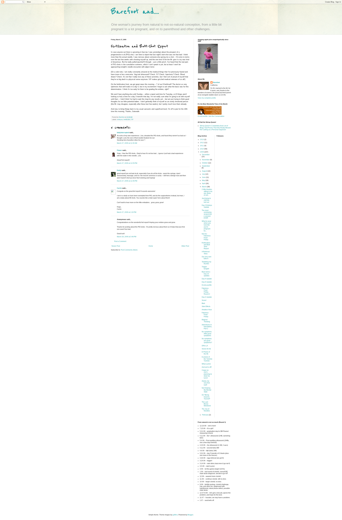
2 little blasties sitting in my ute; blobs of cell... (207, 192)
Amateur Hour (207, 310)
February (205, 415)
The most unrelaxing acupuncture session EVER (207, 214)
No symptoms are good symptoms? (207, 340)
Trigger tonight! (205, 268)
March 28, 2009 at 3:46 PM (126, 237)
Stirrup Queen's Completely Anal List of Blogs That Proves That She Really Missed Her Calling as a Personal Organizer (215, 128)
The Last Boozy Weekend (206, 404)
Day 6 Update (207, 297)
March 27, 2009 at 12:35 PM (127, 181)
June (204, 177)
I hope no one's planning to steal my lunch (207, 374)
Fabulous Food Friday (205, 315)
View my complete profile (207, 98)
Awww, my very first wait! (206, 383)
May (203, 180)
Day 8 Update (207, 282)
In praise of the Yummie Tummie (207, 359)
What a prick (206, 364)
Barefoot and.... (135, 11)
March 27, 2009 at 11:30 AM (127, 143)
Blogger (190, 515)
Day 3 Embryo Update (207, 206)
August (204, 171)
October (205, 163)
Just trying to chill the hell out (206, 200)
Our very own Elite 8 (206, 258)
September (206, 166)
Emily (119, 170)
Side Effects (206, 306)
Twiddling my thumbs (206, 263)
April (204, 183)
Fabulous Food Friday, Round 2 (206, 291)
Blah (203, 303)
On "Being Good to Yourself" (206, 397)
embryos (120, 119)
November (206, 160)
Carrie (119, 188)
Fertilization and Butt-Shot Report (206, 246)
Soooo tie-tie (206, 349)
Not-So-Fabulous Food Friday (206, 237)
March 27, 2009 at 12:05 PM (127, 163)
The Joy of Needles (206, 410)
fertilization (127, 119)
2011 (202, 146)
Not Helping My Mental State (206, 390)
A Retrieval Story (206, 252)
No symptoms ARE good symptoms (207, 334)
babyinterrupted (123, 133)
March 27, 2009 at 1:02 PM (126, 212)
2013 (202, 139)
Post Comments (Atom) (129, 250)
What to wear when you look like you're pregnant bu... (206, 226)
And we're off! (206, 367)
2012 (202, 143)
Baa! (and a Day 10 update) (206, 274)
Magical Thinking (206, 320)
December (206, 155)
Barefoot (216, 82)
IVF (132, 119)
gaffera (175, 515)
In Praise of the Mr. (206, 353)
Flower (119, 150)
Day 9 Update (207, 279)
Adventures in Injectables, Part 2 (207, 327)
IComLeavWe (207, 285)
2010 (202, 149)
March (204, 187)
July (203, 174)
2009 (202, 152)
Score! (204, 300)
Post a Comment (120, 241)
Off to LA (205, 346)
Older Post (185, 246)
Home (151, 246)
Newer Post (116, 246)
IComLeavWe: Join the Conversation (211, 116)
